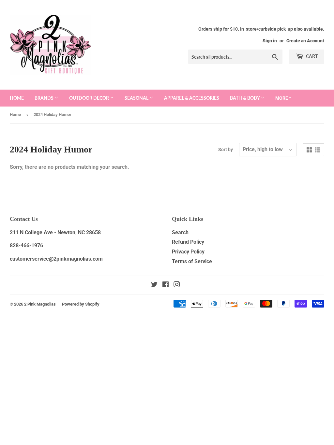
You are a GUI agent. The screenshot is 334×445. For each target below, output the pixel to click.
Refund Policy (188, 242)
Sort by (225, 149)
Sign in (270, 40)
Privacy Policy (188, 252)
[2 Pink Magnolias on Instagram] (177, 285)
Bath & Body (245, 98)
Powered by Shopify (80, 304)
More (281, 98)
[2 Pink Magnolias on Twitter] (154, 285)
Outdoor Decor (89, 98)
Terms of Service (192, 261)
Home (17, 98)
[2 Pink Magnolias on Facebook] (165, 285)
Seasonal (137, 98)
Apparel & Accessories (191, 98)
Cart (311, 56)
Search (180, 232)
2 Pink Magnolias (40, 304)
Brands (44, 98)
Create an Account (305, 40)
